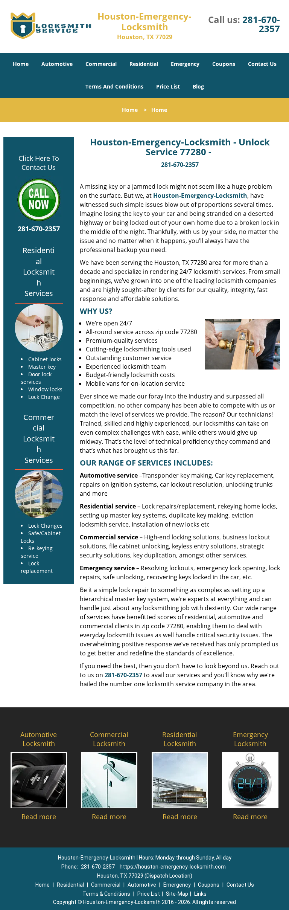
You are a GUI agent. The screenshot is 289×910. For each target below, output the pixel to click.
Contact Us (262, 63)
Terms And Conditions (114, 86)
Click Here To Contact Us (38, 163)
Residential (143, 63)
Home (21, 63)
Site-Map (177, 894)
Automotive (57, 63)
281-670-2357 (261, 24)
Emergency (185, 63)
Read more (38, 816)
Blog (198, 86)
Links (200, 894)
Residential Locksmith (179, 739)
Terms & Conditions (106, 894)
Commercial (101, 63)
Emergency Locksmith (250, 739)
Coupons (223, 63)
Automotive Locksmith (38, 739)
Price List (168, 86)
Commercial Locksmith (109, 739)
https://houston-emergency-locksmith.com (173, 867)
